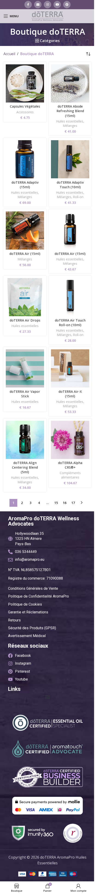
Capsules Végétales (25, 106)
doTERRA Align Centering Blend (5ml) (25, 467)
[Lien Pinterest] (67, 4)
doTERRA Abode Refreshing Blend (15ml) (70, 111)
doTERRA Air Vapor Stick (25, 393)
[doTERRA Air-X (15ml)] (70, 368)
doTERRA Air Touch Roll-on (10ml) (70, 322)
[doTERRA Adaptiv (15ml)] (25, 159)
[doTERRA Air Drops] (25, 297)
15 (56, 503)
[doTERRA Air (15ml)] (25, 230)
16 (64, 503)
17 (73, 503)
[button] (47, 697)
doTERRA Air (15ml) (24, 253)
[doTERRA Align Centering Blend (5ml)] (25, 440)
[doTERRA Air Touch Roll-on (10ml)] (70, 297)
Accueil (9, 53)
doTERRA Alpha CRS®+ (70, 465)
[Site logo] (47, 15)
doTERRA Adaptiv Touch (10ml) (70, 184)
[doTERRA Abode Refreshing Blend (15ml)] (70, 83)
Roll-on (78, 197)
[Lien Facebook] (28, 4)
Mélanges (70, 125)
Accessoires (25, 112)
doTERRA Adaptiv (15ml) (25, 184)
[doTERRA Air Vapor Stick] (25, 368)
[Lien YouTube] (57, 4)
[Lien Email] (38, 4)
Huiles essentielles (69, 121)
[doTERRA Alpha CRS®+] (70, 440)
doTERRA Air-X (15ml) (70, 393)
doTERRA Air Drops (25, 320)
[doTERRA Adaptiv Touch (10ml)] (70, 159)
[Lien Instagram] (47, 4)
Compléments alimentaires (70, 475)
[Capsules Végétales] (25, 83)
